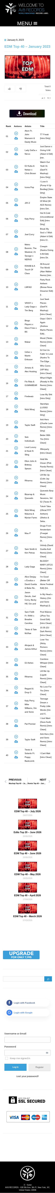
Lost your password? (27, 1076)
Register (39, 1067)
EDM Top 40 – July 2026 (27, 811)
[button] (24, 23)
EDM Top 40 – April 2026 (27, 895)
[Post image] (27, 804)
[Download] (16, 138)
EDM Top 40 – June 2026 (27, 853)
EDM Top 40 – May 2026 (27, 874)
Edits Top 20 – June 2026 (27, 832)
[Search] (48, 978)
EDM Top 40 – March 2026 (27, 916)
